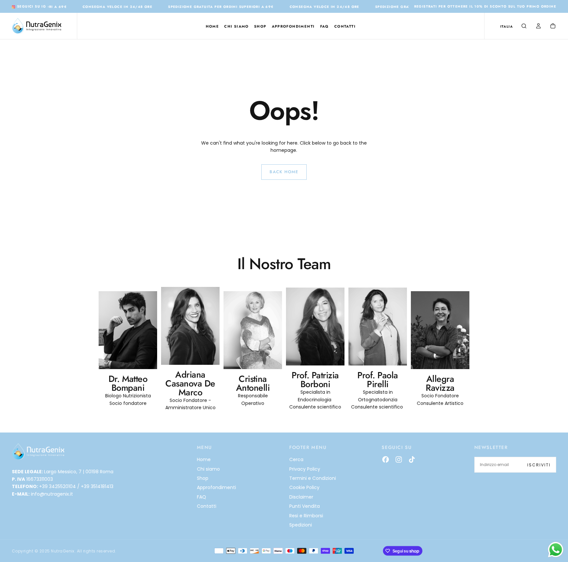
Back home (284, 172)
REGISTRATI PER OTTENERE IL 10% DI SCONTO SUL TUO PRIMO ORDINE (485, 6)
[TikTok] (412, 459)
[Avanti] (453, 332)
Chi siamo (236, 26)
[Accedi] (538, 27)
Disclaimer (301, 497)
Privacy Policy (304, 469)
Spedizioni (300, 525)
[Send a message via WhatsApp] (556, 550)
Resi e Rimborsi (306, 515)
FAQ (324, 26)
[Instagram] (399, 459)
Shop (260, 26)
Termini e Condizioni (312, 478)
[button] (506, 26)
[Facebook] (386, 459)
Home (212, 26)
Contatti (345, 26)
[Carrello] (553, 27)
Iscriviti (539, 465)
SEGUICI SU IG (30, 6)
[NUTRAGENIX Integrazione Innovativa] (38, 451)
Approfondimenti (293, 26)
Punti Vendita (304, 506)
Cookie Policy (304, 487)
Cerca (296, 459)
